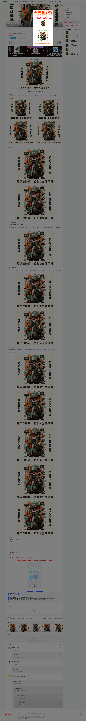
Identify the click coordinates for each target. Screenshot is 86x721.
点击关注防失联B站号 (47, 43)
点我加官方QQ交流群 (39, 43)
